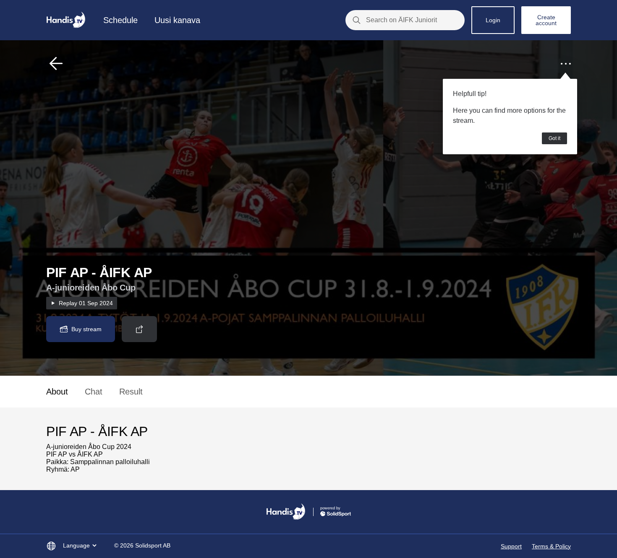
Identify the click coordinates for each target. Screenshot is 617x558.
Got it (554, 138)
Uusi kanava (177, 20)
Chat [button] (93, 391)
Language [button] (76, 545)
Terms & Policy (551, 546)
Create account (546, 20)
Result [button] (131, 391)
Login (493, 20)
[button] (56, 64)
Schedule (120, 20)
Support (511, 546)
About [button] (57, 391)
